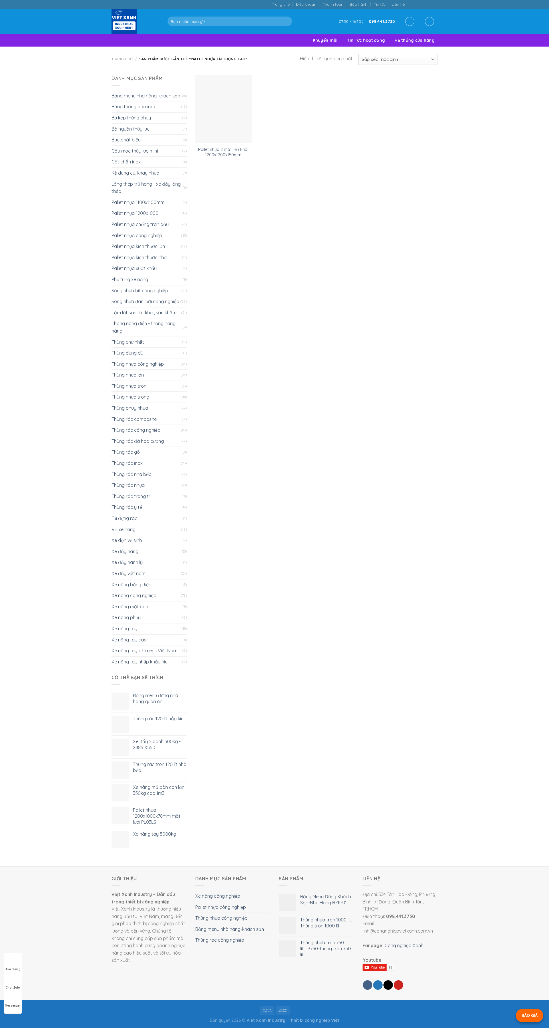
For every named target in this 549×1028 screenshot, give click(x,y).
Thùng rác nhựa (128, 485)
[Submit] (286, 21)
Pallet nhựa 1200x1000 (135, 213)
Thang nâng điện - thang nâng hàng (144, 327)
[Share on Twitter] (378, 985)
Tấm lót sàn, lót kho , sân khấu (143, 312)
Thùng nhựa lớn (128, 375)
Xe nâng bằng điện (131, 584)
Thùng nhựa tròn (129, 386)
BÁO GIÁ (530, 1015)
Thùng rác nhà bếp (132, 474)
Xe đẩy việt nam (129, 573)
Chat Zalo (13, 987)
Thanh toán (333, 4)
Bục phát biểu (126, 140)
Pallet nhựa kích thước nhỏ (139, 257)
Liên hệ (398, 4)
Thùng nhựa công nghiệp (138, 364)
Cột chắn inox (126, 162)
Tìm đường (13, 969)
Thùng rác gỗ (126, 452)
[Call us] (428, 4)
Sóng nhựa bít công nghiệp (140, 290)
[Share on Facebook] (367, 985)
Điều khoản (306, 4)
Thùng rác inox (127, 463)
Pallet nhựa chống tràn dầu (140, 224)
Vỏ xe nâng (124, 529)
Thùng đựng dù (127, 353)
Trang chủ (281, 4)
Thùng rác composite (134, 419)
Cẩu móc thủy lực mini (135, 151)
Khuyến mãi (325, 40)
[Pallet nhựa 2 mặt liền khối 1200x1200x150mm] (223, 109)
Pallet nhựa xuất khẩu (134, 268)
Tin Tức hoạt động (366, 40)
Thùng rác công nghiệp (136, 430)
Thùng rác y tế (127, 507)
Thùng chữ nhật (128, 342)
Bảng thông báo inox (134, 106)
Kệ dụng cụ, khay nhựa (135, 173)
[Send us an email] (423, 4)
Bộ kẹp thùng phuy (131, 118)
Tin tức (379, 4)
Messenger (13, 1005)
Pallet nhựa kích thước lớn (138, 246)
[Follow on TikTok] (417, 4)
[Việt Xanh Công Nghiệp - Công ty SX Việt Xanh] (135, 21)
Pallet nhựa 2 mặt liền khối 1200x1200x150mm (223, 152)
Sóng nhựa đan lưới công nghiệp (145, 301)
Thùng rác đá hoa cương (138, 441)
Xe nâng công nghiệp (134, 595)
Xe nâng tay (124, 628)
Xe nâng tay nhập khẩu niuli (140, 662)
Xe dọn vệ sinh (127, 540)
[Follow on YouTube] (434, 4)
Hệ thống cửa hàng (415, 40)
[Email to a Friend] (388, 985)
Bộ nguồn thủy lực (131, 129)
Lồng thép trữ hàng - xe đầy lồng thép (146, 187)
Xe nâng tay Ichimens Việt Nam (144, 650)
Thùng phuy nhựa (130, 408)
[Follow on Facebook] (411, 4)
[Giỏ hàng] (429, 21)
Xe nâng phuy (126, 617)
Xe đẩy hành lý (127, 562)
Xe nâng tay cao (129, 640)
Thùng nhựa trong (130, 397)
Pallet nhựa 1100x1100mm (138, 202)
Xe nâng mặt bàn (130, 606)
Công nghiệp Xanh (404, 945)
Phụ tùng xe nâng (130, 279)
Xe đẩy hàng (125, 551)
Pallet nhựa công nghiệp (137, 235)
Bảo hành (358, 4)
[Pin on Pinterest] (398, 985)
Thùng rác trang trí (131, 496)
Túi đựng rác (124, 518)
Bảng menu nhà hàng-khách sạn (146, 96)
